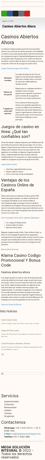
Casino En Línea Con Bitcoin (11, 304)
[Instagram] (15, 13)
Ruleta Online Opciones (9, 249)
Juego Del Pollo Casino (10, 331)
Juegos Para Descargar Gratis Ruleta (15, 68)
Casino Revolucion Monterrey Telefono (15, 344)
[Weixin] (4, 13)
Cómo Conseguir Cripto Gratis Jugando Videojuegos (20, 218)
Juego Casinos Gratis (9, 164)
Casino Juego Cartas (9, 320)
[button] (22, 1)
